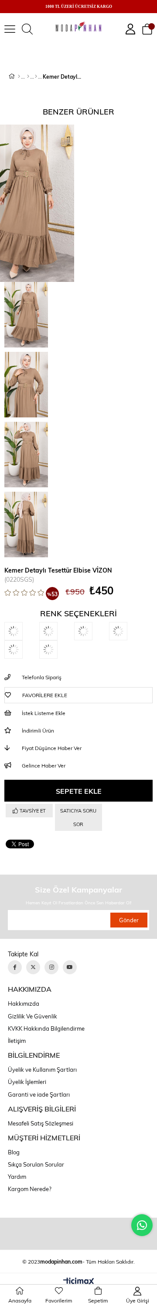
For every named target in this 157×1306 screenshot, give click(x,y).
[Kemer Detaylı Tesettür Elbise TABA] (91, 631)
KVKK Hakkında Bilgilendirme (46, 1028)
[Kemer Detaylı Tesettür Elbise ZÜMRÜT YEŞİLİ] (56, 631)
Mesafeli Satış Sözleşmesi (40, 1123)
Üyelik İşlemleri (27, 1082)
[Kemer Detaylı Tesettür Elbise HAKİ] (126, 631)
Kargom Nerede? (29, 1189)
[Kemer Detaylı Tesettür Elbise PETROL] (56, 649)
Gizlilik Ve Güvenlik (32, 1016)
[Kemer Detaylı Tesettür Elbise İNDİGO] (21, 631)
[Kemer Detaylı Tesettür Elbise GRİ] (21, 649)
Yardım (17, 1177)
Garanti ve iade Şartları (39, 1094)
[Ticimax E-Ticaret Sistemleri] (78, 1282)
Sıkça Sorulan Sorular (36, 1164)
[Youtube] (70, 967)
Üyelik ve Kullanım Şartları (42, 1069)
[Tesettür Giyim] (28, 76)
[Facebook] (15, 967)
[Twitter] (33, 967)
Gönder (129, 920)
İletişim (17, 1041)
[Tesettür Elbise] (36, 76)
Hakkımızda (23, 1003)
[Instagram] (51, 967)
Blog (14, 1152)
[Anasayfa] (19, 76)
